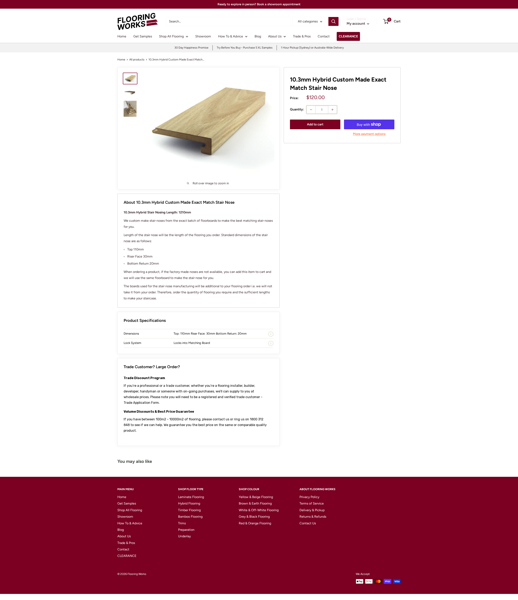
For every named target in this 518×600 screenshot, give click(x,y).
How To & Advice (230, 36)
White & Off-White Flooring (259, 510)
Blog (258, 36)
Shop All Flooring (171, 36)
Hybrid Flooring (189, 503)
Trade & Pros (302, 36)
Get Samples (142, 36)
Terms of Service (311, 503)
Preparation (186, 530)
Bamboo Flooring (190, 516)
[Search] (333, 21)
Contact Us (307, 523)
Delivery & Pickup (312, 510)
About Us (274, 36)
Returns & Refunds (312, 516)
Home (121, 36)
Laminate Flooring (191, 497)
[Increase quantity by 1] (332, 109)
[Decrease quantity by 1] (311, 109)
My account (356, 23)
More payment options (369, 134)
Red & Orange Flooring (255, 523)
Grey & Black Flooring (254, 516)
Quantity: (297, 109)
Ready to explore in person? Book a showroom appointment (259, 4)
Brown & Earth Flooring (255, 503)
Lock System (132, 343)
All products (136, 59)
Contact (324, 36)
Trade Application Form (141, 403)
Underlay (184, 536)
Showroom (203, 36)
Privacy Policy (309, 497)
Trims (182, 523)
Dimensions (131, 333)
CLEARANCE (348, 36)
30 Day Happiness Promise (191, 47)
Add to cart (315, 124)
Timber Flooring (189, 510)
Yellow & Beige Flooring (256, 497)
